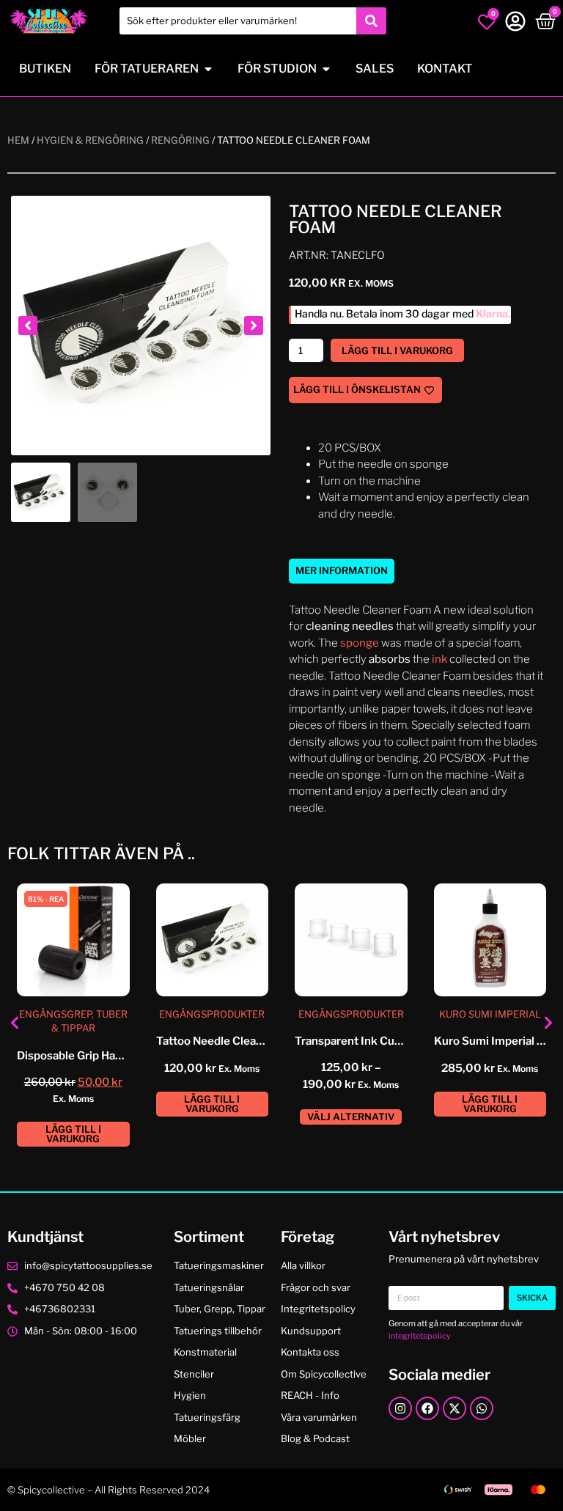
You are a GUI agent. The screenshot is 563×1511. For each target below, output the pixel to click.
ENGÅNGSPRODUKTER (212, 1014)
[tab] (341, 571)
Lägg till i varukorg (397, 350)
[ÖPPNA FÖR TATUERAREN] (208, 69)
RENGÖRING (180, 140)
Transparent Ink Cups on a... (367, 1041)
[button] (27, 325)
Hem (18, 140)
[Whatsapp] (481, 1408)
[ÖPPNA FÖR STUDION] (326, 69)
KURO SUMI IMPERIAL (490, 1014)
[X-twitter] (454, 1408)
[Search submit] (371, 20)
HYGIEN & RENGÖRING (90, 140)
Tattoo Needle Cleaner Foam (230, 1041)
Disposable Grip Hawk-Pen (86, 1055)
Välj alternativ (350, 1116)
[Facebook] (427, 1408)
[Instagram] (400, 1408)
